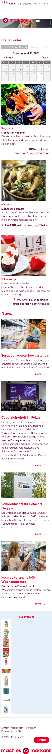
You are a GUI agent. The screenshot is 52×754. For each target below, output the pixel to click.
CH (11, 3)
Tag (44, 47)
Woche (35, 47)
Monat (15, 47)
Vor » (45, 57)
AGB (18, 731)
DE (19, 3)
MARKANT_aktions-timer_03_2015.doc (26, 225)
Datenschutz (7, 731)
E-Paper (41, 739)
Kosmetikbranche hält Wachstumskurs (18, 579)
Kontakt (5, 727)
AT (15, 3)
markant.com (41, 3)
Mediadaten (17, 727)
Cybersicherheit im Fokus (20, 417)
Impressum (30, 727)
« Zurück (8, 57)
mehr (38, 373)
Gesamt (27, 3)
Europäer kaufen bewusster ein (25, 355)
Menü (38, 21)
